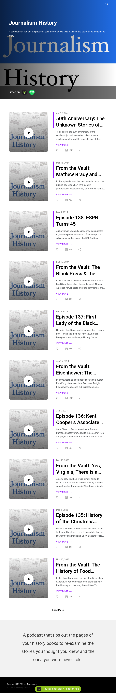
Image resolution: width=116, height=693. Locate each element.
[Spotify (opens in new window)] (32, 92)
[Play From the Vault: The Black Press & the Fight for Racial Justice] (29, 281)
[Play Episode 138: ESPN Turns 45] (29, 232)
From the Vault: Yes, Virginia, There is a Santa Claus (78, 469)
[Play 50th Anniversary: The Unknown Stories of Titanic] (29, 133)
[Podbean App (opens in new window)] (24, 92)
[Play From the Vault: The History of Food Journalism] (29, 579)
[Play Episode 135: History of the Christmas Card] (29, 529)
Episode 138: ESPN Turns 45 (77, 221)
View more (62, 145)
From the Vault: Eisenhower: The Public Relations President (74, 370)
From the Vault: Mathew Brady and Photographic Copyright (76, 171)
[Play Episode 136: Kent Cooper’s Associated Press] (29, 430)
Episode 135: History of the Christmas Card (79, 518)
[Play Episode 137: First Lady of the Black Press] (29, 331)
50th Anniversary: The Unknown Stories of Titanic (80, 122)
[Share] (80, 150)
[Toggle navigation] (112, 4)
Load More (58, 610)
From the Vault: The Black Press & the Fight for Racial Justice (78, 270)
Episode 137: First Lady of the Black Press (76, 320)
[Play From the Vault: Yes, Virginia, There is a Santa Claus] (29, 480)
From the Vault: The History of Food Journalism (78, 568)
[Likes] (57, 150)
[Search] (106, 4)
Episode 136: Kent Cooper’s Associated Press (79, 419)
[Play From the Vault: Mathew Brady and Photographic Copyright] (29, 182)
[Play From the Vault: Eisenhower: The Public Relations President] (29, 381)
